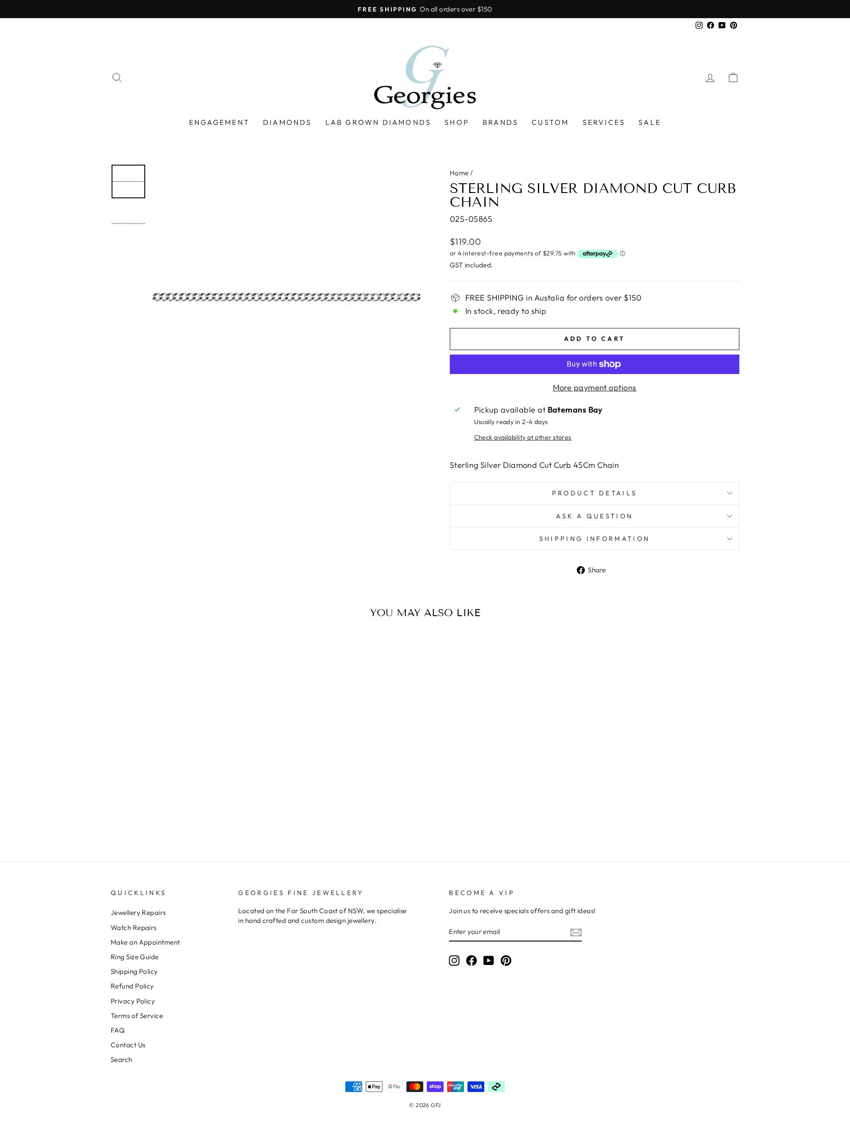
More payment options (595, 387)
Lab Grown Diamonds (378, 122)
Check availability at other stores (523, 437)
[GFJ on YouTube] (488, 960)
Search (121, 1059)
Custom (550, 122)
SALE (649, 122)
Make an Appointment (145, 942)
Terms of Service (137, 1015)
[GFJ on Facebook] (471, 960)
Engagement (219, 122)
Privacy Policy (133, 1001)
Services (604, 122)
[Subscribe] (576, 932)
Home (459, 173)
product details (595, 493)
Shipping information (594, 539)
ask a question (594, 516)
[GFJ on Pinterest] (506, 960)
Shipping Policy (134, 971)
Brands (500, 122)
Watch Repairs (134, 927)
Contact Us (128, 1045)
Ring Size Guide (135, 957)
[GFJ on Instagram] (454, 960)
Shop (456, 122)
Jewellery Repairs (138, 912)
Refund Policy (132, 986)
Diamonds (287, 122)
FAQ (117, 1030)
